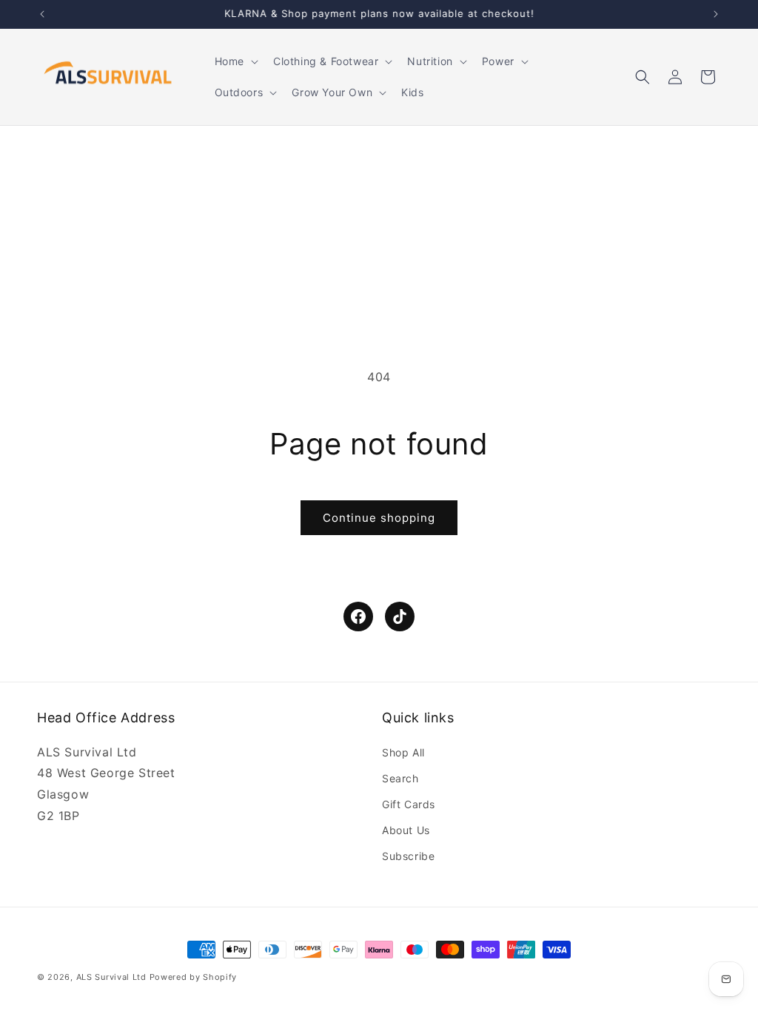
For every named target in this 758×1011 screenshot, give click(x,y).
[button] (235, 61)
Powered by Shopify (194, 977)
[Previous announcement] (42, 14)
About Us (406, 830)
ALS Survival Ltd (111, 977)
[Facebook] (358, 616)
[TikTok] (400, 616)
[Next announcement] (716, 14)
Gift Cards (408, 804)
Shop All (403, 752)
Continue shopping (379, 518)
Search (400, 778)
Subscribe (408, 856)
